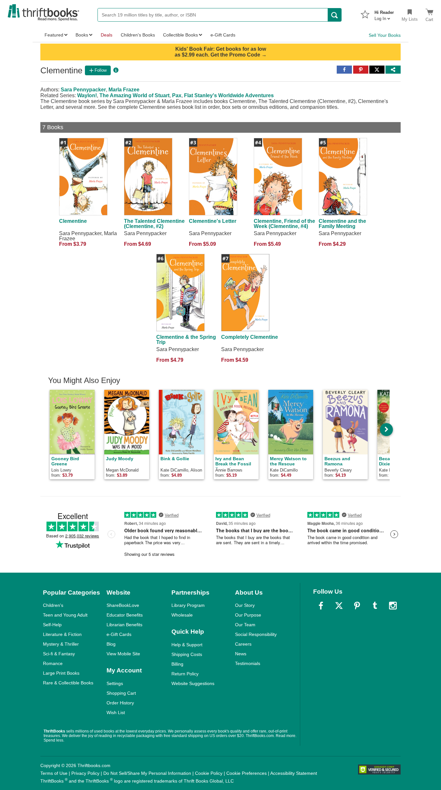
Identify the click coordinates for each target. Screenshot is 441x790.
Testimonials (247, 663)
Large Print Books (61, 673)
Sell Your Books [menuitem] (385, 35)
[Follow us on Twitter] (339, 605)
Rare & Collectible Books (68, 682)
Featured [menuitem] (54, 34)
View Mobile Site (123, 653)
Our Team (245, 624)
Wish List (116, 712)
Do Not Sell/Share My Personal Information (147, 773)
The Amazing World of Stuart (134, 95)
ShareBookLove (123, 605)
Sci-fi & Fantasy (59, 653)
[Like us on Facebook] (321, 605)
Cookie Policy (208, 773)
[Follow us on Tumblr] (375, 605)
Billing (177, 664)
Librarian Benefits (124, 624)
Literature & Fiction (62, 634)
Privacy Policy (85, 773)
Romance (53, 663)
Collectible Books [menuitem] (180, 34)
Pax (176, 95)
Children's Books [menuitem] (138, 34)
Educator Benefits (125, 615)
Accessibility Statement (293, 773)
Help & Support (186, 644)
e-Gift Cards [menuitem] (222, 34)
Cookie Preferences (246, 773)
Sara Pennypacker (83, 89)
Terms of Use (53, 773)
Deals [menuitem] (106, 34)
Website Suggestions (192, 683)
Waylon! (87, 95)
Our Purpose (248, 615)
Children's (53, 605)
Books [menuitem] (82, 34)
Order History (120, 702)
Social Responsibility (256, 634)
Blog (111, 644)
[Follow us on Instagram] (393, 605)
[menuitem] (384, 13)
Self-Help (52, 624)
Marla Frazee (123, 89)
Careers (243, 644)
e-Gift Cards (119, 634)
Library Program (188, 605)
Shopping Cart (121, 693)
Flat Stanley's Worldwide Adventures (229, 95)
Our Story (245, 605)
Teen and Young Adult (65, 615)
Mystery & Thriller (61, 644)
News (240, 653)
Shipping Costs (186, 654)
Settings (115, 683)
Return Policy (185, 673)
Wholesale (182, 615)
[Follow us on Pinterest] (357, 605)
